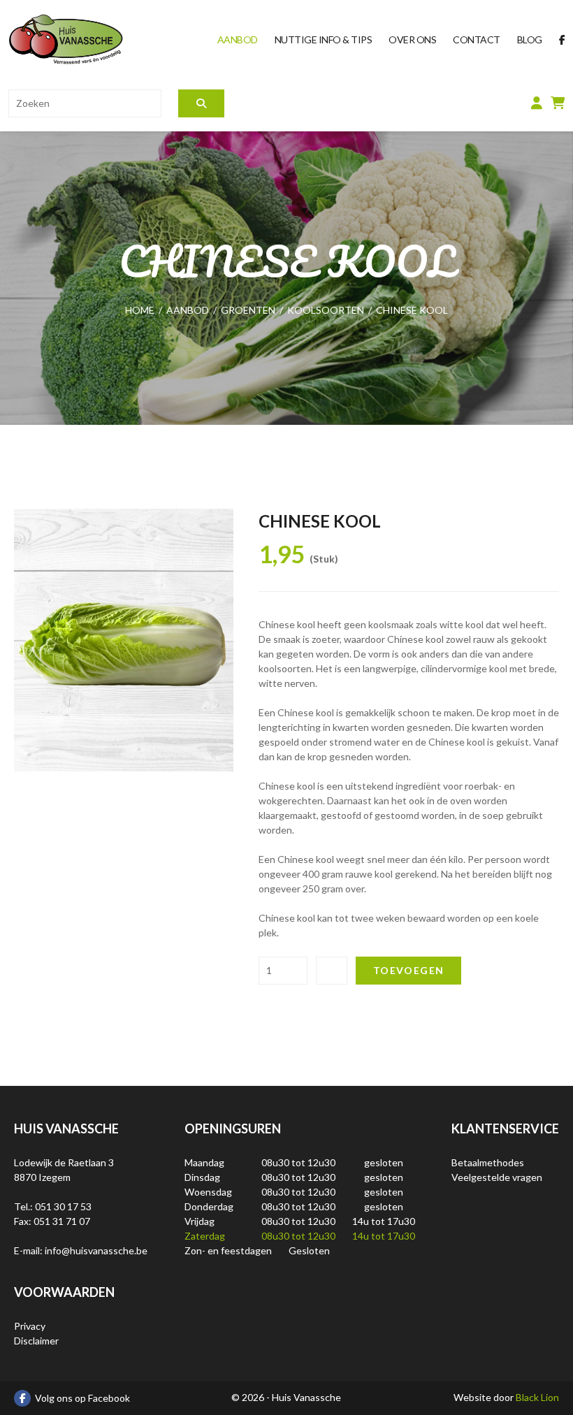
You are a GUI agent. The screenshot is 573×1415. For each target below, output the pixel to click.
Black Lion (537, 1397)
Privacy (29, 1326)
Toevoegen (408, 970)
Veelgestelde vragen (496, 1177)
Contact (476, 39)
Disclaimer (36, 1341)
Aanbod (237, 39)
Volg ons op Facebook (82, 1398)
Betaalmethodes (487, 1162)
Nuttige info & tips (323, 39)
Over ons (412, 39)
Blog (529, 39)
